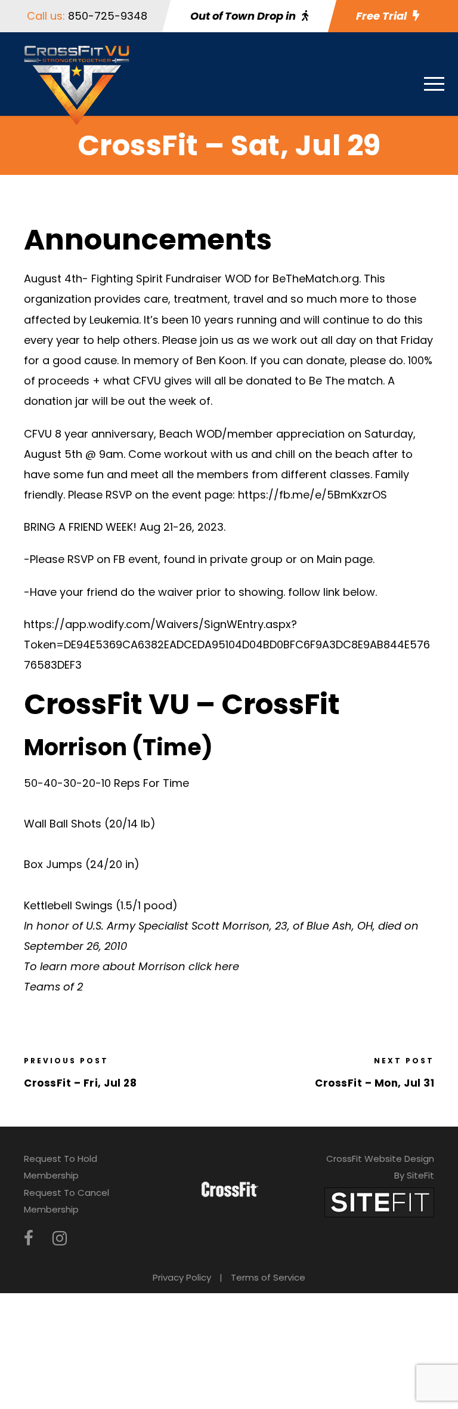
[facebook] (28, 1238)
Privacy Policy (182, 1277)
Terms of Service (268, 1277)
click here (213, 966)
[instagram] (59, 1238)
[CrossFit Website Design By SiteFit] (379, 1201)
